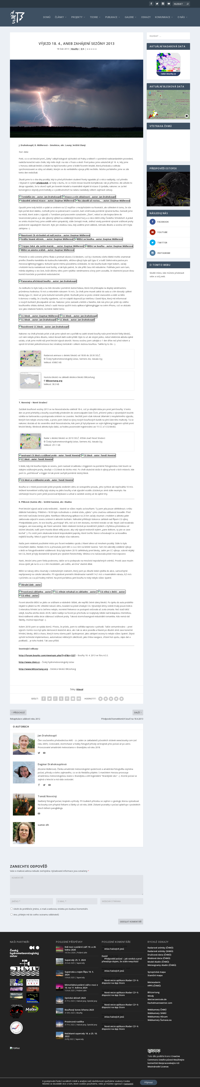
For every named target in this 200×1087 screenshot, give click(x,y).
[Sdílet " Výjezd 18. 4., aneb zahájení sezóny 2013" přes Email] (73, 699)
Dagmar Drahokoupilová (52, 764)
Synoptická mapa (157, 972)
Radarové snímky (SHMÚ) (160, 951)
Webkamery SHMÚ (157, 1013)
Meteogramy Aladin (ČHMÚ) (162, 965)
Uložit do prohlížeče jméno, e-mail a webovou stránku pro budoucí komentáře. (50, 908)
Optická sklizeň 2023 (75, 998)
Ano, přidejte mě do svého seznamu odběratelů (36, 914)
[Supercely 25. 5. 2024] (59, 962)
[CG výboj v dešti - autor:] (111, 591)
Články (59, 17)
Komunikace (162, 17)
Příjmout (148, 1082)
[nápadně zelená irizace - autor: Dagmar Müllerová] (46, 200)
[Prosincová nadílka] (59, 1023)
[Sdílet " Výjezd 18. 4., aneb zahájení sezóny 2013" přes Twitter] (49, 699)
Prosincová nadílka (74, 1021)
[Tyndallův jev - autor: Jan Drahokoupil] (40, 196)
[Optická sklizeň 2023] (59, 1000)
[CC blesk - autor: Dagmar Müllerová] (39, 315)
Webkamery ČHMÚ (157, 1009)
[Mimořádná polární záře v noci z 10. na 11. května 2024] (59, 986)
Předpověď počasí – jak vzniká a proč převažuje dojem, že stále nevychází (122, 960)
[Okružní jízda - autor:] (30, 584)
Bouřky (75, 48)
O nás (181, 17)
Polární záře (82, 952)
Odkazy (146, 17)
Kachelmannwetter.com (160, 1002)
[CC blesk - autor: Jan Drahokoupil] (78, 315)
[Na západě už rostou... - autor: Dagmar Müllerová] (102, 200)
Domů (47, 17)
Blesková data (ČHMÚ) (159, 958)
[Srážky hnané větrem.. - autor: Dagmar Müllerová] (46, 239)
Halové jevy (81, 1001)
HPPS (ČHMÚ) (154, 985)
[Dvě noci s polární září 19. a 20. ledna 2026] (59, 949)
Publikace (111, 17)
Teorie (94, 17)
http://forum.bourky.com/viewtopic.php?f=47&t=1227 (47, 655)
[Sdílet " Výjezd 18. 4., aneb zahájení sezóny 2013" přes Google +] (55, 699)
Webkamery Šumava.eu (160, 1020)
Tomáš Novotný (47, 796)
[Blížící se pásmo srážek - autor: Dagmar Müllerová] (46, 250)
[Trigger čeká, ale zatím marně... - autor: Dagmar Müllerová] (51, 246)
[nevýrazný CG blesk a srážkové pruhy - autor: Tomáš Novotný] (49, 455)
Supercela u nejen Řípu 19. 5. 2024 (79, 973)
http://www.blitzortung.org (33, 669)
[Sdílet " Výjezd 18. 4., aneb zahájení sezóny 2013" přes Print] (79, 699)
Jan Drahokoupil (47, 735)
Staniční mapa (155, 975)
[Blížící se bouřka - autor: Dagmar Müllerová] (99, 239)
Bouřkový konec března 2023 (79, 1009)
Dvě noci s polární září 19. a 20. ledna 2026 (80, 948)
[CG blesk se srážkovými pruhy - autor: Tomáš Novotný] (46, 480)
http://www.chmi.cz (29, 662)
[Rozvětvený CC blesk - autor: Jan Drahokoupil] (44, 326)
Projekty (76, 17)
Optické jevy (92, 1001)
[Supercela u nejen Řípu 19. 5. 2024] (59, 973)
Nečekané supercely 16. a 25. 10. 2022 (81, 1035)
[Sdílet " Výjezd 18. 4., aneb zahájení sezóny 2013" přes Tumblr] (61, 699)
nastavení (128, 1083)
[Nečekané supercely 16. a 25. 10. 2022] (59, 1035)
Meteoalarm (154, 982)
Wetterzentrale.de (157, 999)
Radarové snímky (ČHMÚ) (160, 947)
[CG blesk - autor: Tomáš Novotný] (98, 455)
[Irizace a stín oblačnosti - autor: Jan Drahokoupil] (89, 196)
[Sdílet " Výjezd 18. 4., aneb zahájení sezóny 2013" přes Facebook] (44, 699)
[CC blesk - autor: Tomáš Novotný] (36, 459)
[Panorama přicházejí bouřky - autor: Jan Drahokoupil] (48, 281)
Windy (151, 995)
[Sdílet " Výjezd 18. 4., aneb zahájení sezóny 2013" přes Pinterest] (67, 699)
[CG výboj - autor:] (29, 595)
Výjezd (79, 689)
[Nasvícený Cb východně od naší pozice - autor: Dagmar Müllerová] (54, 235)
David (104, 956)
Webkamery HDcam (158, 1016)
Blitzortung (153, 992)
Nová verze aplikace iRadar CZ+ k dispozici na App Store (120, 981)
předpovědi (42, 182)
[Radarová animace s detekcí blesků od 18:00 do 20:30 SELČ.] (30, 365)
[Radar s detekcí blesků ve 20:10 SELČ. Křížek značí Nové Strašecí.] (30, 448)
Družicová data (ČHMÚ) (159, 954)
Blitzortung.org (54, 380)
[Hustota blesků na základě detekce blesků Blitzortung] (30, 387)
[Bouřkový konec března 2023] (59, 1011)
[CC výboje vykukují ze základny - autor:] (75, 591)
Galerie (129, 17)
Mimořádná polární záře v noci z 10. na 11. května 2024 (81, 986)
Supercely (81, 963)
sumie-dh (43, 824)
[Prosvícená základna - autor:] (35, 591)
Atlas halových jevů (114, 948)
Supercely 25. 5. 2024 (75, 960)
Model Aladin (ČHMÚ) (158, 961)
